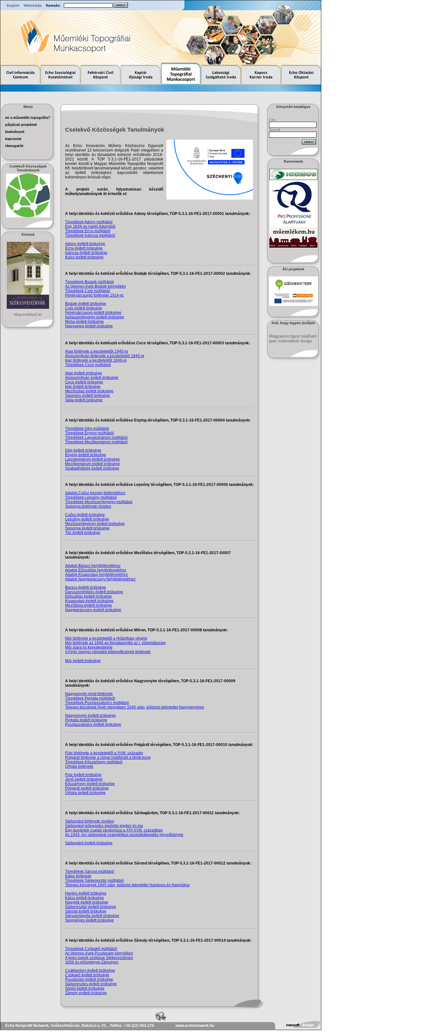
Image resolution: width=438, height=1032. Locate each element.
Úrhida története (79, 766)
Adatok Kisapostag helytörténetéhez (96, 574)
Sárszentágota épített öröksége (92, 915)
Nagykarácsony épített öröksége (93, 610)
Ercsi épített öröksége (84, 248)
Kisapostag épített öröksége (89, 601)
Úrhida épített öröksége (85, 792)
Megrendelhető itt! (28, 314)
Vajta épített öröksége (84, 400)
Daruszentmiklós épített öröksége (94, 592)
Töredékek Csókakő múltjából (91, 948)
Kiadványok (14, 132)
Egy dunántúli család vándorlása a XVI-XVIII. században (114, 830)
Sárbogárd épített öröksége (89, 843)
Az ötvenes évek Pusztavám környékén (99, 953)
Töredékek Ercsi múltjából (87, 231)
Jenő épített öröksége (84, 779)
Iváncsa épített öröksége (86, 252)
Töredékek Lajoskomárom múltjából (96, 437)
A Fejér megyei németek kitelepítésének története (108, 652)
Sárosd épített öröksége (85, 911)
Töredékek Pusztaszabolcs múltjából (97, 702)
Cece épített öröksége (84, 382)
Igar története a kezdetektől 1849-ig (96, 360)
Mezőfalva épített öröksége (88, 605)
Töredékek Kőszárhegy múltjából (93, 762)
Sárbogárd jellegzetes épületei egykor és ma (104, 825)
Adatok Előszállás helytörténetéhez (95, 570)
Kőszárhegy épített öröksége (90, 784)
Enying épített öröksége (85, 455)
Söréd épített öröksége (85, 988)
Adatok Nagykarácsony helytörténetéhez (100, 579)
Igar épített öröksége (83, 386)
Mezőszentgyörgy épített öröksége (95, 523)
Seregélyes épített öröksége (89, 920)
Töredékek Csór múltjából (87, 291)
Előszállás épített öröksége (88, 596)
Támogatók (14, 146)
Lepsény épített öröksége (87, 519)
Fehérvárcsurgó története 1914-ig (94, 295)
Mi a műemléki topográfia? (27, 117)
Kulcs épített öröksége (84, 257)
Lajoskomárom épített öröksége (92, 459)
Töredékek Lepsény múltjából (91, 497)
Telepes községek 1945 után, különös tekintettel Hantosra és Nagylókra (127, 885)
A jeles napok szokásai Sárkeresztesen (99, 957)
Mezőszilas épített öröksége (89, 391)
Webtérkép (33, 5)
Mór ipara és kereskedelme (89, 647)
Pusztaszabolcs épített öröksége (93, 724)
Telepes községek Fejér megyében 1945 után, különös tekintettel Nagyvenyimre (134, 707)
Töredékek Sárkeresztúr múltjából (94, 880)
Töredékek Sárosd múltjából (89, 871)
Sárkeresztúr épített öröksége (90, 907)
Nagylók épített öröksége (86, 902)
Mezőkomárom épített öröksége (92, 464)
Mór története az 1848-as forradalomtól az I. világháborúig (115, 643)
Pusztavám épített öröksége (89, 979)
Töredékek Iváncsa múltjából (90, 235)
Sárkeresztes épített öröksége (91, 984)
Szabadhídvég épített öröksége (92, 468)
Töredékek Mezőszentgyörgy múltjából (98, 502)
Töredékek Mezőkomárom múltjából (96, 442)
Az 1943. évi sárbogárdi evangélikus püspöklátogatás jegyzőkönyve (124, 834)
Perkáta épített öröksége (86, 720)
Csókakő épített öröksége (87, 975)
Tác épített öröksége (82, 532)
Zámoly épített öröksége (86, 993)
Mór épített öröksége (83, 661)
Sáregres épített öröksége (87, 395)
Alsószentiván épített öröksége (91, 377)
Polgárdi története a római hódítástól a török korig (108, 757)
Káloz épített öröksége (84, 898)
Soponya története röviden (88, 506)
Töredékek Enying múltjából (89, 433)
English (13, 5)
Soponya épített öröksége (87, 528)
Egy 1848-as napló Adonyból (90, 226)
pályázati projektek (21, 125)
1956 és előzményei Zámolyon (92, 962)
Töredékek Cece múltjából (88, 365)
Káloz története (78, 876)
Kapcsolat (13, 139)
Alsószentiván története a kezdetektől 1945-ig (104, 356)
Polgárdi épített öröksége (87, 788)
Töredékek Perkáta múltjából (90, 698)
